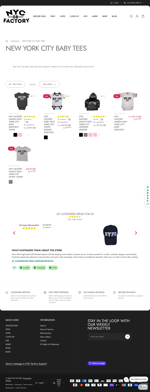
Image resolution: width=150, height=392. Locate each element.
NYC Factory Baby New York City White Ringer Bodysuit (49, 124)
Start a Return (45, 337)
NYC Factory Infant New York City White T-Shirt (16, 172)
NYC (7, 340)
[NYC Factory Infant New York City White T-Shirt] (22, 153)
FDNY (8, 329)
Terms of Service (46, 329)
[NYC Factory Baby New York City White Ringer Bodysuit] (57, 101)
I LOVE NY (10, 337)
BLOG (8, 352)
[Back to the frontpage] (7, 41)
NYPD (8, 333)
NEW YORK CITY (14, 113)
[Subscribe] (127, 336)
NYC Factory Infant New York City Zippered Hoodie (85, 123)
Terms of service (27, 384)
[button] (29, 116)
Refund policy (45, 333)
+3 (99, 135)
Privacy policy (18, 384)
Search (43, 326)
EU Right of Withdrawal (49, 344)
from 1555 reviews (75, 219)
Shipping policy (10, 388)
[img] (75, 216)
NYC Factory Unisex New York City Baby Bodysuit (120, 123)
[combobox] (116, 3)
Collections (15, 41)
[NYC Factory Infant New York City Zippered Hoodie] (92, 101)
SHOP (8, 348)
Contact (43, 340)
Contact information (21, 388)
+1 (28, 135)
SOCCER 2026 (12, 326)
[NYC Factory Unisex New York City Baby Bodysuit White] (22, 101)
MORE (8, 344)
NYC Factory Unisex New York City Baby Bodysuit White (15, 123)
